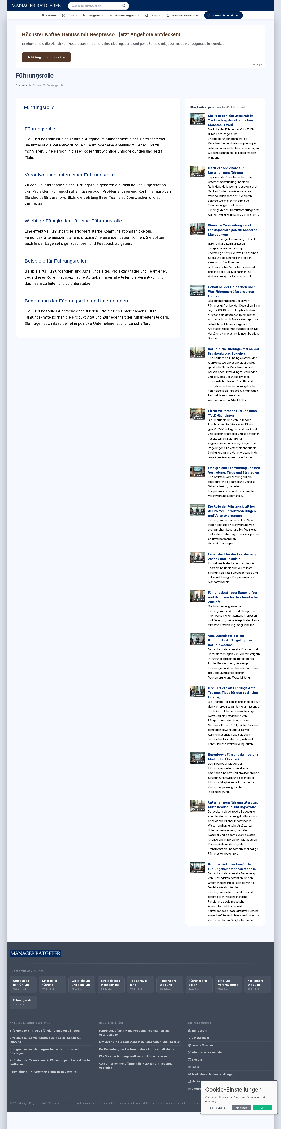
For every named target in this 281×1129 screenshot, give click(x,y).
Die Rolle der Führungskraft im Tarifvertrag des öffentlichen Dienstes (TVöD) (230, 120)
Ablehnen (241, 1107)
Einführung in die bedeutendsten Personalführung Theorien (140, 1041)
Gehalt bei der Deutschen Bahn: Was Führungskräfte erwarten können (232, 291)
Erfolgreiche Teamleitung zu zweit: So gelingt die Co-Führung (46, 1039)
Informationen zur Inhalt (207, 1052)
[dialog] (239, 1097)
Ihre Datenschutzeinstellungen (212, 1074)
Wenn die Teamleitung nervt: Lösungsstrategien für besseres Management (232, 229)
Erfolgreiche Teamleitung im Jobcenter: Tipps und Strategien (44, 1051)
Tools (195, 1066)
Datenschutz (200, 1037)
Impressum (199, 1030)
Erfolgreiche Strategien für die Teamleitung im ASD (45, 1030)
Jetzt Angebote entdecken (46, 57)
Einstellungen (217, 1107)
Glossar (196, 1059)
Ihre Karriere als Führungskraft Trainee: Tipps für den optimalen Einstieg (233, 692)
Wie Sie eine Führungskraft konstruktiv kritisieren (133, 1056)
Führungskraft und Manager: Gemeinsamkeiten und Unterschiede (134, 1032)
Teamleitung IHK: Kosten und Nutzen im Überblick (43, 1071)
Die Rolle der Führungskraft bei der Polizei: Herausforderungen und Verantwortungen (232, 511)
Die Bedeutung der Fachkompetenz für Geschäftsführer (137, 1049)
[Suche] (124, 5)
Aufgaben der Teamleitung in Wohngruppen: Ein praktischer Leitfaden (51, 1062)
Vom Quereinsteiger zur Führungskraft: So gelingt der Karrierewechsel (230, 640)
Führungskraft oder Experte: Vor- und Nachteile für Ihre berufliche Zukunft (233, 597)
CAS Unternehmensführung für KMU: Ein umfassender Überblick (136, 1065)
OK (262, 1107)
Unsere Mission (202, 1045)
